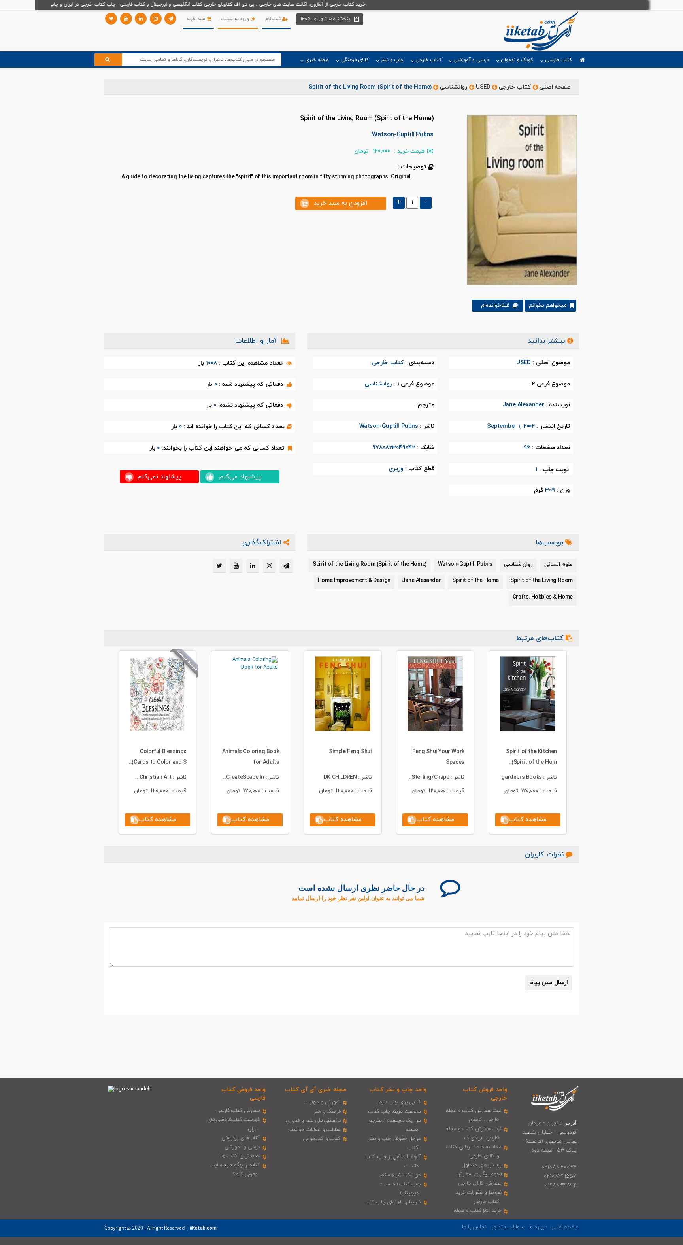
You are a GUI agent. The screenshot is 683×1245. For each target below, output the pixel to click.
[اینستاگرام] (156, 19)
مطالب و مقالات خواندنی (314, 1129)
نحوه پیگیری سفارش (479, 1174)
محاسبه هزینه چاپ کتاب (394, 1111)
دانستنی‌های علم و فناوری (313, 1120)
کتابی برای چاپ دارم (400, 1102)
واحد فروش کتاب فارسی (243, 1094)
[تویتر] (111, 19)
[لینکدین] (141, 19)
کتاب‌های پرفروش (240, 1137)
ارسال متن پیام (548, 983)
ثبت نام (273, 19)
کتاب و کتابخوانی (322, 1138)
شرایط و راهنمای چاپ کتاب (392, 1202)
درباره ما (537, 1227)
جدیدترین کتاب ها (240, 1156)
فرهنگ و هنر (327, 1111)
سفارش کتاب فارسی (238, 1110)
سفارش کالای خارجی (480, 1183)
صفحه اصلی (555, 87)
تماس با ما (474, 1227)
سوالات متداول (508, 1227)
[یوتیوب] (126, 19)
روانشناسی (453, 87)
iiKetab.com (203, 1228)
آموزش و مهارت (323, 1102)
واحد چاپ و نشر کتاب (398, 1090)
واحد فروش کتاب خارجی (485, 1094)
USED (483, 87)
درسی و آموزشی (242, 1147)
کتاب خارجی (515, 87)
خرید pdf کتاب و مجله (478, 1210)
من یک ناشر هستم (401, 1175)
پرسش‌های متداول (482, 1165)
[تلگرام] (170, 19)
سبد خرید (196, 19)
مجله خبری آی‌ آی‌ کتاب (315, 1090)
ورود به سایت (236, 19)
